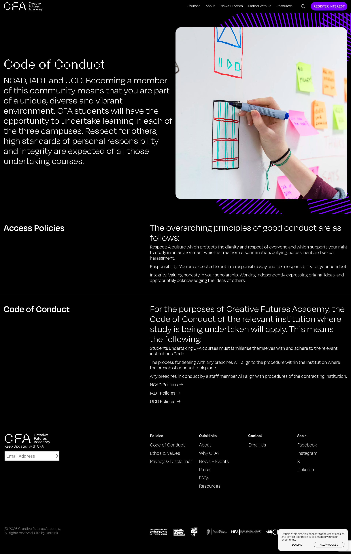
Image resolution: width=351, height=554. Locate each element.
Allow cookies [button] (329, 544)
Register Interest (329, 6)
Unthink (52, 533)
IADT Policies (162, 393)
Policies (156, 435)
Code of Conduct (167, 445)
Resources (284, 6)
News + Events (231, 6)
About (210, 6)
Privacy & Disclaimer (171, 461)
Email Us (257, 445)
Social (302, 435)
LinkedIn (305, 469)
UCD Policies (162, 401)
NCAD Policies (164, 384)
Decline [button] (297, 544)
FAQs (204, 477)
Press (204, 469)
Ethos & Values (165, 453)
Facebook (307, 445)
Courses (194, 6)
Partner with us (259, 6)
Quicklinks (208, 435)
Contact (255, 435)
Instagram (307, 453)
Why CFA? (209, 453)
